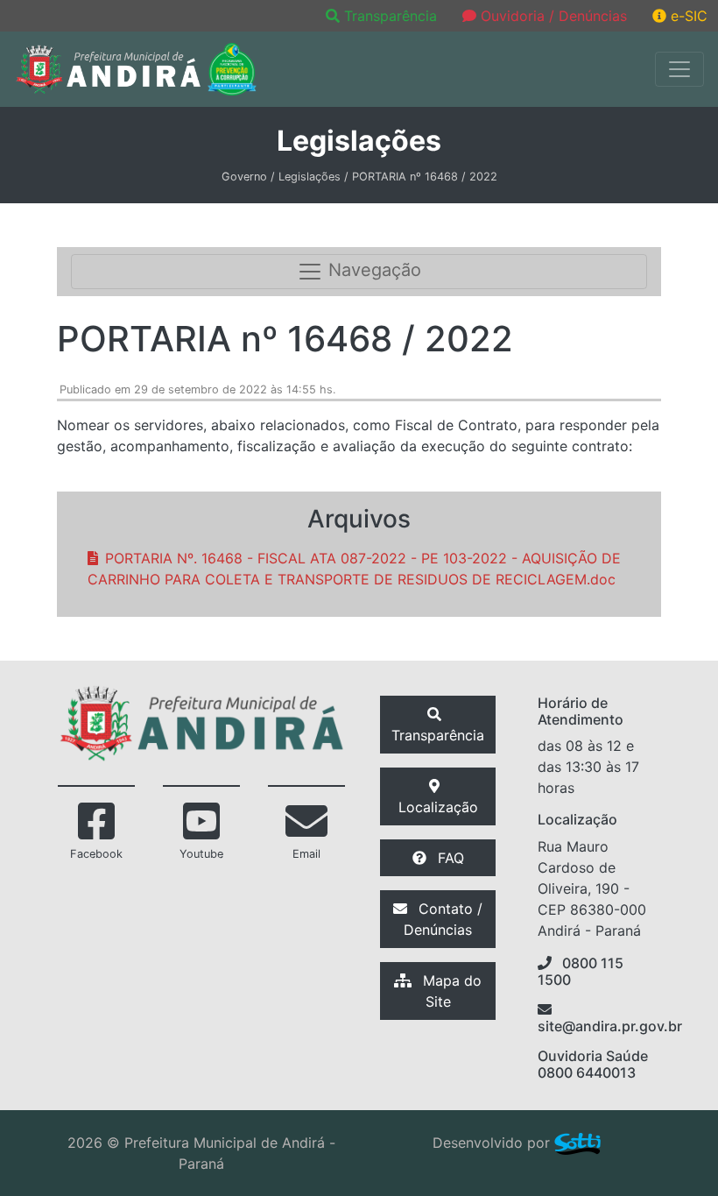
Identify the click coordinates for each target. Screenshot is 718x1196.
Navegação (372, 270)
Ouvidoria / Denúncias (551, 16)
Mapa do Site (450, 991)
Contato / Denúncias (443, 919)
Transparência (390, 16)
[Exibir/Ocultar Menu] (679, 69)
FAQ (448, 858)
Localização (438, 807)
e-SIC (686, 16)
